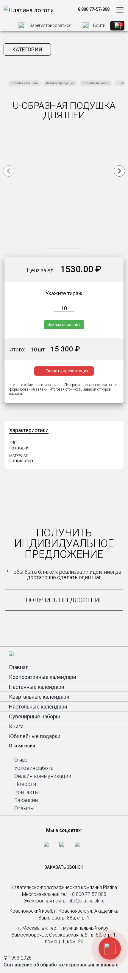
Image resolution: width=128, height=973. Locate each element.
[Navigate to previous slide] (8, 171)
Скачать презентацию (68, 370)
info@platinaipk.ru (86, 901)
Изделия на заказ (95, 83)
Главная (19, 667)
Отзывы (24, 808)
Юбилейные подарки (34, 736)
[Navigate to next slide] (119, 171)
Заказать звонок (64, 867)
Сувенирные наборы (34, 716)
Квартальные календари (39, 697)
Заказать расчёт (64, 324)
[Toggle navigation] (120, 9)
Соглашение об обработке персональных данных (61, 965)
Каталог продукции (60, 83)
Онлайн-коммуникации (42, 776)
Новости (25, 784)
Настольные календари (38, 706)
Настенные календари (36, 687)
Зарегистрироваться (50, 25)
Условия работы (34, 768)
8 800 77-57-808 (93, 9)
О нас (21, 760)
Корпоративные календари (42, 677)
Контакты (26, 792)
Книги (16, 726)
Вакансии (26, 800)
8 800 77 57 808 (89, 894)
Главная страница (24, 83)
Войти (98, 25)
